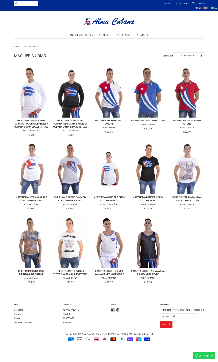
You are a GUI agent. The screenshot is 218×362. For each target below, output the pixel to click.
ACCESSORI (124, 35)
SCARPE (104, 35)
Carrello (200, 3)
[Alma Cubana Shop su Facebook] (113, 310)
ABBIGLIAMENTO (80, 35)
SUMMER (143, 35)
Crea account (181, 3)
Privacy (17, 314)
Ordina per (168, 55)
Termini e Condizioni (23, 322)
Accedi (167, 3)
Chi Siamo (18, 310)
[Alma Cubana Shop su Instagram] (117, 310)
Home (17, 47)
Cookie (17, 318)
